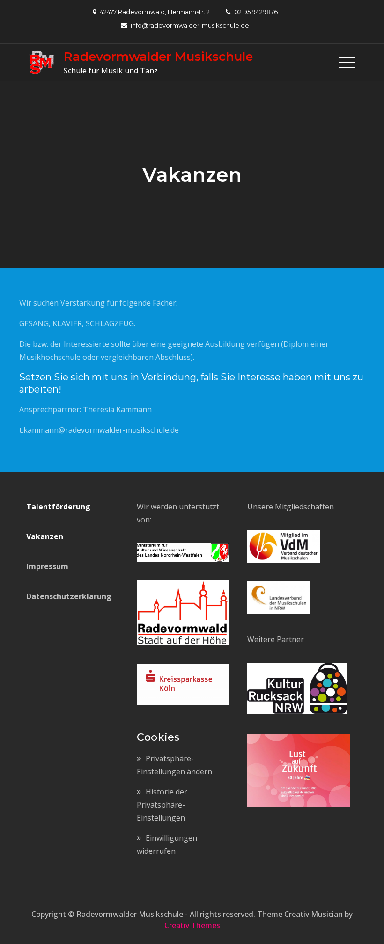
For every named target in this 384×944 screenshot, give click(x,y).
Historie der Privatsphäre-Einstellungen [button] (162, 805)
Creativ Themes (192, 925)
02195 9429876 (256, 11)
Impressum (47, 566)
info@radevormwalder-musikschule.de (190, 25)
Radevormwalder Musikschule (158, 56)
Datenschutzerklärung (68, 596)
